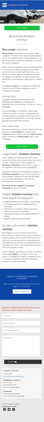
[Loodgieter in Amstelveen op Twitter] (9, 409)
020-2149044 (22, 28)
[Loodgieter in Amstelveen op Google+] (13, 409)
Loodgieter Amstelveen (18, 5)
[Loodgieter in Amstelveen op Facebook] (5, 409)
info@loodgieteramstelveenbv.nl (15, 376)
